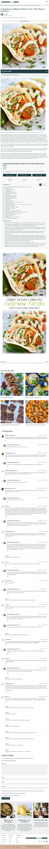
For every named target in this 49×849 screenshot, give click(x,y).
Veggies (17, 842)
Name (3, 777)
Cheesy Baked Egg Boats (7, 397)
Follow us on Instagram (8, 821)
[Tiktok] (44, 841)
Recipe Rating (5, 760)
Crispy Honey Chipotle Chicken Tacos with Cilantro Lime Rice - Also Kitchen (20, 600)
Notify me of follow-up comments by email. (14, 793)
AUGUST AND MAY (37, 847)
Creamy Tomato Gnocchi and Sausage (35, 425)
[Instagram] (39, 841)
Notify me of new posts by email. (11, 795)
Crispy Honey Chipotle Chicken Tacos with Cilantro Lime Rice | (17, 720)
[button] (47, 2)
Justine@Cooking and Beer (12, 444)
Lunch (10, 839)
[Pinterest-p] (42, 841)
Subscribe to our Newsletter (24, 821)
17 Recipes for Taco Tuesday (11, 713)
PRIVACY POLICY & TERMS (30, 846)
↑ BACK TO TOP (7, 846)
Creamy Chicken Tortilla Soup (33, 397)
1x (40, 184)
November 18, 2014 (8, 15)
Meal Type (6, 5)
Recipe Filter (3, 837)
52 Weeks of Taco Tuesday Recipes (12, 726)
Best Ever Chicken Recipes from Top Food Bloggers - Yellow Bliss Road (19, 707)
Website (3, 786)
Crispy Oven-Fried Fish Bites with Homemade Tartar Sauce (17, 634)
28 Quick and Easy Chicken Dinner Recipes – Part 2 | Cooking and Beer (19, 738)
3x (44, 184)
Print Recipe (10, 175)
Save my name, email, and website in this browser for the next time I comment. (23, 790)
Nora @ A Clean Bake (9, 435)
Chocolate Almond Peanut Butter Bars (11, 425)
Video (2, 842)
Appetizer (10, 5)
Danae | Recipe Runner (9, 453)
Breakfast (10, 837)
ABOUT (14, 846)
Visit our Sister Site (41, 820)
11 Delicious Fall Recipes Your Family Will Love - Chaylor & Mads (18, 751)
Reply (6, 440)
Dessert (10, 842)
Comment (4, 763)
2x (42, 184)
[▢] (4, 187)
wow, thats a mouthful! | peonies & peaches (14, 679)
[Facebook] (47, 841)
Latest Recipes (4, 839)
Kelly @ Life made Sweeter (10, 470)
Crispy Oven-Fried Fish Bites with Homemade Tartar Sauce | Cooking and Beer (21, 732)
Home (2, 5)
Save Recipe (40, 175)
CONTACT (18, 846)
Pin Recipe (25, 175)
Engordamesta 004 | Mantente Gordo (12, 557)
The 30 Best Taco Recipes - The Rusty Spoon (14, 745)
